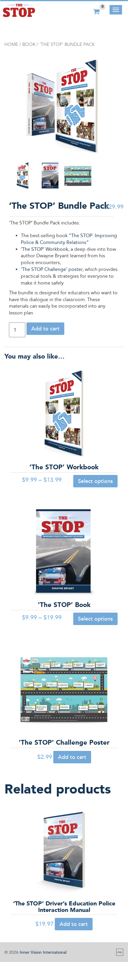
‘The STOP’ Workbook (44, 249)
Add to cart (45, 328)
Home (11, 44)
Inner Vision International (43, 952)
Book (28, 44)
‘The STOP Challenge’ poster (51, 269)
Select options (95, 481)
